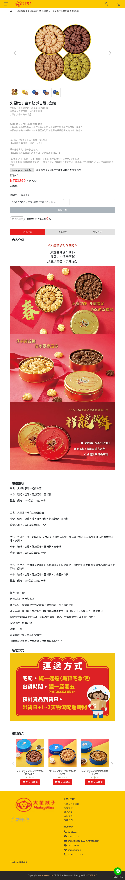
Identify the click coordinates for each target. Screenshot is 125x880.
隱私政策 (68, 811)
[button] (110, 53)
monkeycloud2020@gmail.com (83, 840)
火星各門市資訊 (71, 803)
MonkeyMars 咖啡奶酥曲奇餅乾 (95, 772)
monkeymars (74, 849)
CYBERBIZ (92, 875)
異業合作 (68, 819)
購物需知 (68, 816)
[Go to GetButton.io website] (118, 877)
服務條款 (68, 807)
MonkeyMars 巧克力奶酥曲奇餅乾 (30, 772)
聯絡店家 (62, 209)
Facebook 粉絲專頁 (18, 861)
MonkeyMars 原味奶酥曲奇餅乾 (62, 772)
